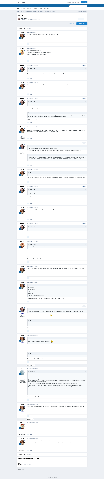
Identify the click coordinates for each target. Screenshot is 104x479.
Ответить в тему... (27, 464)
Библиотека (23, 5)
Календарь (23, 8)
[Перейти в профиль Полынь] (22, 36)
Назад (20, 28)
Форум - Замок (21, 2)
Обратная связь (52, 476)
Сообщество (29, 5)
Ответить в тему (82, 23)
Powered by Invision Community (52, 477)
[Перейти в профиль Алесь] (22, 52)
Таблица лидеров (47, 8)
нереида (22, 368)
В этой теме (82, 5)
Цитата (31, 61)
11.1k (22, 41)
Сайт (18, 5)
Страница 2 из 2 (29, 28)
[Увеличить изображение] (32, 248)
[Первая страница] (18, 28)
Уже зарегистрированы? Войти (73, 2)
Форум (18, 8)
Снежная (25, 18)
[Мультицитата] (28, 44)
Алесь (22, 48)
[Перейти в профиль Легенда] (22, 426)
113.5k (22, 58)
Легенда (22, 422)
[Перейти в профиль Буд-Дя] (22, 245)
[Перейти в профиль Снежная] (19, 19)
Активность (36, 5)
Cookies (57, 476)
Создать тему (72, 23)
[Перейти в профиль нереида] (22, 372)
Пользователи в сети (38, 8)
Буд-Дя (22, 241)
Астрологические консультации (34, 19)
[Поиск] (86, 6)
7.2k (22, 432)
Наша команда (29, 8)
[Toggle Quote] (28, 68)
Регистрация (84, 2)
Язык (46, 476)
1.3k (22, 378)
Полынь (22, 32)
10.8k (22, 74)
